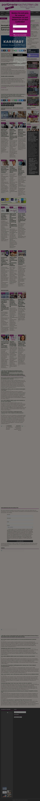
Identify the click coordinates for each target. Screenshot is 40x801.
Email (14, 29)
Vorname (14, 24)
